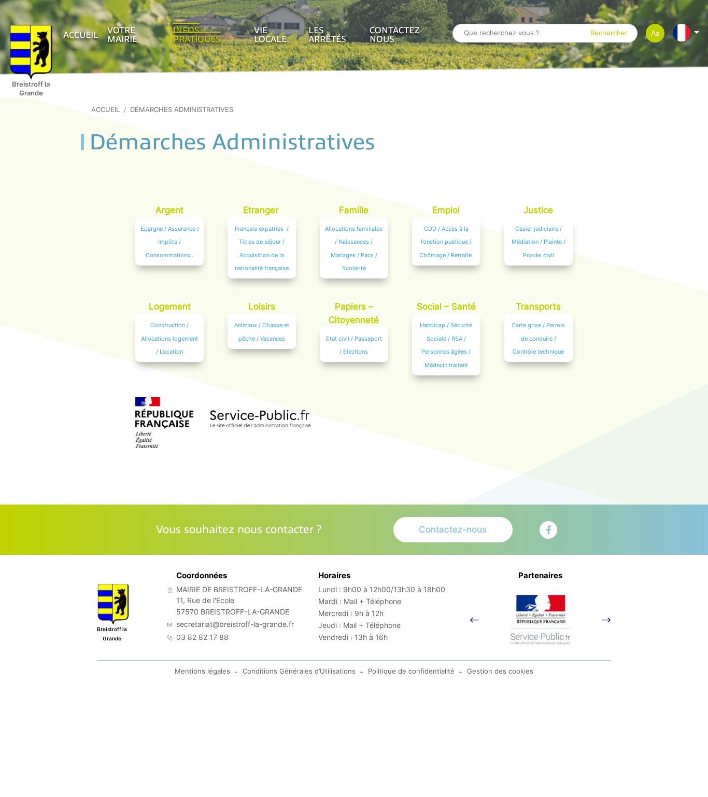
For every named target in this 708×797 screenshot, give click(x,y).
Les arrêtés (327, 35)
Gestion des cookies (500, 671)
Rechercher (609, 33)
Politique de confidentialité (411, 671)
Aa (655, 33)
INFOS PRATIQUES (197, 35)
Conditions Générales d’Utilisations (299, 671)
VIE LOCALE (270, 35)
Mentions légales (202, 671)
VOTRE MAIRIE (122, 35)
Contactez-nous (396, 35)
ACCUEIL (80, 35)
